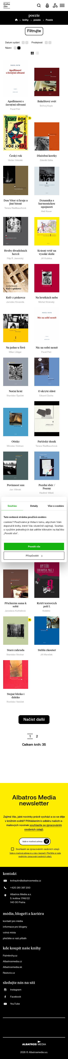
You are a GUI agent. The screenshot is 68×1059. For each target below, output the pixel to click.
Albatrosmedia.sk (12, 967)
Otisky (16, 441)
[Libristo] (31, 1034)
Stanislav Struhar (15, 654)
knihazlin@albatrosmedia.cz (25, 880)
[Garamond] (24, 1034)
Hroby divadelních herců (15, 252)
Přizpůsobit (32, 555)
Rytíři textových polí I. (47, 605)
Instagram (15, 989)
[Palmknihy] (47, 1027)
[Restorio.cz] (50, 1034)
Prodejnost (37, 43)
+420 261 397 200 (20, 887)
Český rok (15, 155)
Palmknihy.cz (10, 955)
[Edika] (21, 1027)
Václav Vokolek (15, 160)
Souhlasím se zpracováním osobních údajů (37, 849)
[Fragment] (8, 1027)
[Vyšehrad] (27, 1027)
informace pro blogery (15, 926)
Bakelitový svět (46, 101)
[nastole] (34, 1027)
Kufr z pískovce (15, 297)
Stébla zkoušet (47, 650)
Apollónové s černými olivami (16, 103)
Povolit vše (34, 546)
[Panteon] (53, 1027)
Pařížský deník (47, 441)
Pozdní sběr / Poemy (47, 487)
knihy (25, 20)
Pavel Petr (15, 109)
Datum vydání (12, 43)
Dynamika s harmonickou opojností (46, 204)
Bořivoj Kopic (46, 105)
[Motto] (14, 1021)
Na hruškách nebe (47, 297)
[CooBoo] (27, 1021)
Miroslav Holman (15, 446)
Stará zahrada (15, 650)
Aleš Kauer (46, 211)
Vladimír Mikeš (46, 493)
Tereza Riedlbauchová (15, 208)
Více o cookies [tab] (56, 506)
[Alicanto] (14, 1027)
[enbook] (43, 1034)
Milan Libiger (15, 352)
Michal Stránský (46, 302)
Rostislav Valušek (15, 701)
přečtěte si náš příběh (15, 938)
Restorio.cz (9, 972)
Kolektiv (46, 610)
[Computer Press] (40, 1021)
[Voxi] (34, 1021)
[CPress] (53, 1021)
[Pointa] (60, 1027)
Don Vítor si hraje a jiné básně (16, 202)
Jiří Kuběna (46, 258)
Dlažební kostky (47, 155)
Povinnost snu (15, 485)
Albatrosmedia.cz (12, 961)
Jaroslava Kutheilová (15, 610)
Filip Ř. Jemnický (15, 258)
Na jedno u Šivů (15, 347)
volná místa (9, 932)
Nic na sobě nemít (47, 347)
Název (8, 48)
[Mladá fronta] (18, 1034)
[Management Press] (47, 1021)
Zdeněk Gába (46, 160)
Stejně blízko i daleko (15, 696)
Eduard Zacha (46, 395)
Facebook (15, 996)
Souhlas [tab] (12, 506)
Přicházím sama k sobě (16, 605)
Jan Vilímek (15, 489)
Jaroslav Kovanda (15, 302)
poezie (37, 20)
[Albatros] (8, 1021)
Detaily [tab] (34, 506)
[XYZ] (21, 1021)
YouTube (15, 1003)
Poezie (49, 20)
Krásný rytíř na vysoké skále (46, 252)
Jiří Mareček (46, 654)
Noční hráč (15, 391)
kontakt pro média (13, 921)
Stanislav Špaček (15, 395)
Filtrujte (34, 31)
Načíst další (34, 719)
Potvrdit (46, 841)
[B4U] (60, 1021)
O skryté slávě (47, 391)
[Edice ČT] (40, 1027)
